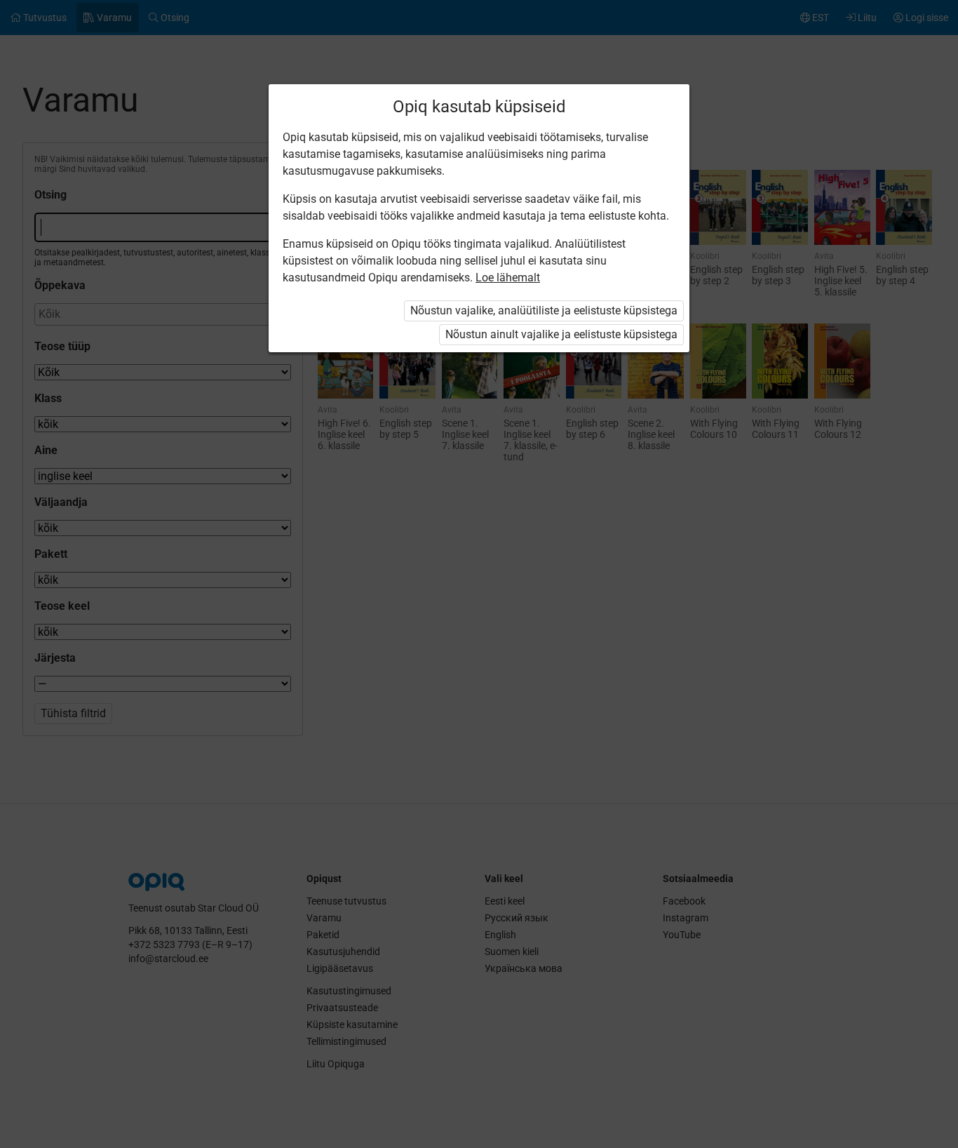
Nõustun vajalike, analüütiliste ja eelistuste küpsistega (543, 310)
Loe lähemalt (507, 277)
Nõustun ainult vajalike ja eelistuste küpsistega (561, 334)
